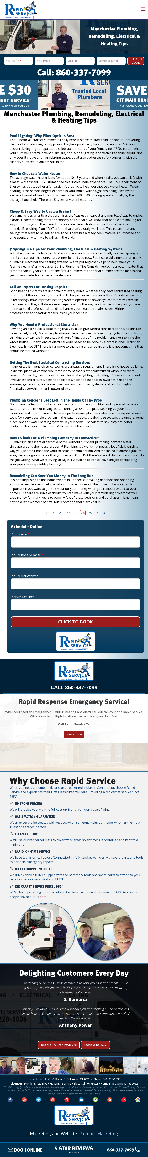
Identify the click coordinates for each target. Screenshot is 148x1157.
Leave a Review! (95, 1045)
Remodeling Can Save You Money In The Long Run (51, 476)
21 (61, 513)
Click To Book (136, 60)
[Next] (97, 512)
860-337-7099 (74, 734)
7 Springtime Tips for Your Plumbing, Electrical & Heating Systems (66, 249)
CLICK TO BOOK (75, 621)
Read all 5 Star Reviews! (59, 1045)
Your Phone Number (27, 555)
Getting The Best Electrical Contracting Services (50, 362)
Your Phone (45, 61)
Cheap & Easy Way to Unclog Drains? (41, 211)
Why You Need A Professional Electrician (44, 325)
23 (75, 513)
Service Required (109, 61)
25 (90, 513)
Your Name (14, 61)
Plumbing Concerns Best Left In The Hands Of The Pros (56, 400)
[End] (104, 512)
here (43, 897)
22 (68, 513)
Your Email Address (25, 576)
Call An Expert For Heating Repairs (38, 287)
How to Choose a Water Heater (35, 173)
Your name (20, 534)
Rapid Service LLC (39, 1079)
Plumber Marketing (98, 1133)
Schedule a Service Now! (74, 764)
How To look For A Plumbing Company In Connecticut (54, 438)
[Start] (46, 512)
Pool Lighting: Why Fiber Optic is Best (42, 136)
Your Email (74, 61)
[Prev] (53, 512)
